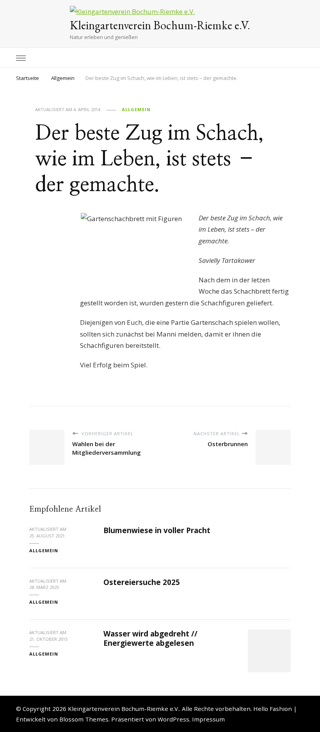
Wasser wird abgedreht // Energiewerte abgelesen (150, 638)
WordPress (173, 719)
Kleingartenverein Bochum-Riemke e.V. (160, 25)
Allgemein (136, 109)
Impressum (208, 719)
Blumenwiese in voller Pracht (156, 530)
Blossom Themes (83, 719)
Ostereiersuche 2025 (141, 582)
